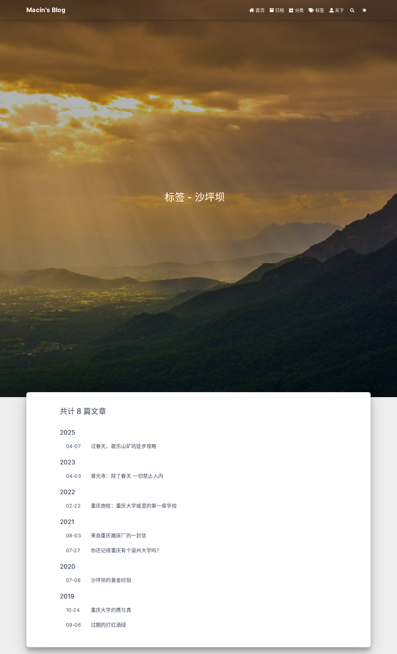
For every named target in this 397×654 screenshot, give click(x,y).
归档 (279, 10)
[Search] (352, 10)
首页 (259, 10)
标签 (319, 10)
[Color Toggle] (365, 10)
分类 (298, 10)
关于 (339, 10)
